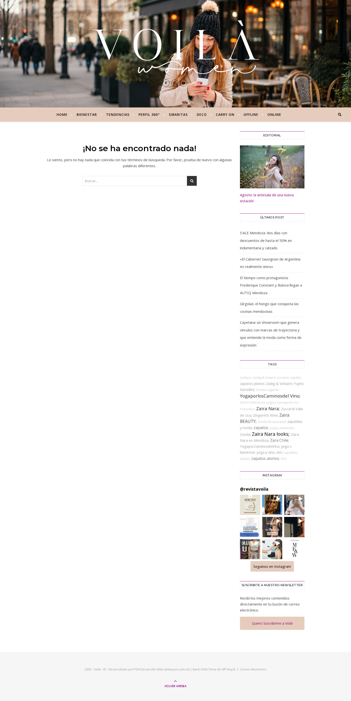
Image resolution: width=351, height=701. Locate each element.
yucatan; (283, 377)
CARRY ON (225, 114)
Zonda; (246, 434)
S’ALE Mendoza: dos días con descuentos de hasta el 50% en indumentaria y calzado (266, 240)
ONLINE (274, 114)
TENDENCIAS (117, 114)
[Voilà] (175, 47)
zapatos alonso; (266, 458)
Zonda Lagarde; (267, 390)
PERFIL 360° (149, 114)
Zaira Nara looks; (271, 434)
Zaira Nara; (268, 408)
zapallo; (296, 377)
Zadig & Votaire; (265, 377)
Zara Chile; (279, 440)
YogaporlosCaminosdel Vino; (270, 396)
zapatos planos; (253, 383)
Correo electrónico (253, 669)
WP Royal (228, 669)
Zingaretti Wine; (266, 415)
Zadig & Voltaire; (280, 383)
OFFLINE (251, 114)
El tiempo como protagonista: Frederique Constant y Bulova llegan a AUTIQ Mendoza (271, 285)
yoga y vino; (266, 452)
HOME (62, 114)
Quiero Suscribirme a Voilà (272, 623)
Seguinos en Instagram (272, 566)
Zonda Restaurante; (272, 422)
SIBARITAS (178, 114)
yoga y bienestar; (282, 428)
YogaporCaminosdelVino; (260, 446)
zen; (279, 452)
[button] (250, 505)
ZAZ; (284, 459)
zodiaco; (246, 377)
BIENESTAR (87, 114)
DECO (202, 114)
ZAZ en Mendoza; (253, 402)
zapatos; (262, 427)
